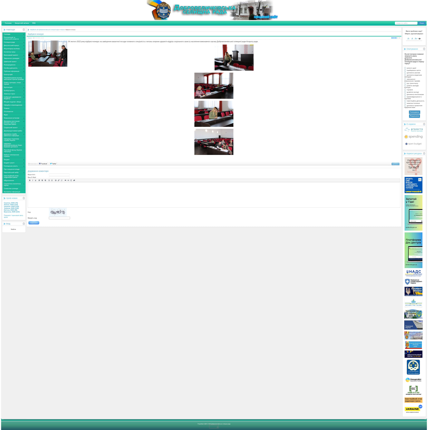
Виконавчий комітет (10, 55)
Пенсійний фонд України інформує (13, 150)
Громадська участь (10, 166)
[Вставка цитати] (65, 180)
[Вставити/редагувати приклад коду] (68, 180)
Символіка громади (11, 188)
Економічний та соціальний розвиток (10, 38)
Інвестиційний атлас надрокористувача (11, 176)
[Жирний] (29, 180)
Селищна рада (8, 42)
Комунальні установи (10, 118)
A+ (416, 38)
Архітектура (7, 87)
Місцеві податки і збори (12, 102)
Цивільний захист (9, 62)
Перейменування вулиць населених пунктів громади (14, 78)
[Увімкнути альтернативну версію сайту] (419, 39)
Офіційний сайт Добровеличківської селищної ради (44, 29)
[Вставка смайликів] (55, 180)
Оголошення (8, 111)
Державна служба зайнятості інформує (10, 134)
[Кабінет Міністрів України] (413, 329)
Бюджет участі (8, 163)
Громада (6, 34)
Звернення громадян (10, 58)
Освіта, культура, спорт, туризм (11, 83)
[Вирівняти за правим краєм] (45, 180)
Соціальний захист (9, 128)
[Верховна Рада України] (413, 307)
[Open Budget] (413, 145)
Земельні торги (8, 94)
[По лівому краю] (39, 180)
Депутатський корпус (10, 45)
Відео (6, 115)
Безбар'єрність (8, 91)
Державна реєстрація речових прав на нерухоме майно (11, 122)
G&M (205, 424)
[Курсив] (32, 180)
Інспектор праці (9, 52)
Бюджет (6, 160)
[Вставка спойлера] (71, 180)
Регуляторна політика (11, 49)
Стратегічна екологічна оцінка (11, 184)
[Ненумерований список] (49, 180)
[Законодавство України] (413, 318)
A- (408, 38)
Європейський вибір (10, 173)
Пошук (422, 23)
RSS (33, 23)
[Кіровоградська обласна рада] (413, 348)
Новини (6, 108)
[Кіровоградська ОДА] (413, 339)
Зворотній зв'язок (22, 23)
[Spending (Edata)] (413, 139)
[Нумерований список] (51, 180)
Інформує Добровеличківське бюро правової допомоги (13, 145)
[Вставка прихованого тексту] (74, 180)
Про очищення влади (12, 169)
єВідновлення (9, 180)
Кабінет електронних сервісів (11, 155)
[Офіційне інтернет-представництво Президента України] (413, 295)
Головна (8, 23)
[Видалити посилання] (61, 180)
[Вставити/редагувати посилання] (58, 180)
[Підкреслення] (35, 180)
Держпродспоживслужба (12, 131)
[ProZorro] (413, 131)
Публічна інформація (10, 71)
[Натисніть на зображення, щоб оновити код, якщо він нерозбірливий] (58, 216)
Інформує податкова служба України (11, 139)
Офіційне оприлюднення (13, 105)
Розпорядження (8, 65)
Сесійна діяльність (9, 68)
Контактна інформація (12, 192)
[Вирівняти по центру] (42, 180)
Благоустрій (8, 74)
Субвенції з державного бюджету (11, 97)
